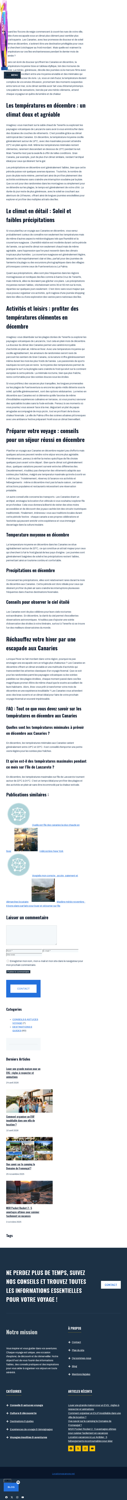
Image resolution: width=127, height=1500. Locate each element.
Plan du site (78, 1350)
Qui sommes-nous (81, 1358)
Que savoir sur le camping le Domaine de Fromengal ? (20, 1166)
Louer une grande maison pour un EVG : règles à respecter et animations (23, 1073)
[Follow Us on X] (78, 1448)
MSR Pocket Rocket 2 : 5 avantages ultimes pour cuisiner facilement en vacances (22, 1212)
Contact (76, 1342)
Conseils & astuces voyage (26, 1405)
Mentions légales (81, 1374)
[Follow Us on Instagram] (85, 1448)
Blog (74, 1366)
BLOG (11, 1487)
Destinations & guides (22, 1421)
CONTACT (23, 988)
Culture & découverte (23, 1413)
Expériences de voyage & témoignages (31, 1429)
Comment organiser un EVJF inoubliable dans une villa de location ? (20, 1120)
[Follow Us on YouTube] (92, 1448)
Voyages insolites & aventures (28, 1437)
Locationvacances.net (63, 1474)
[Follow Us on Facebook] (71, 1448)
